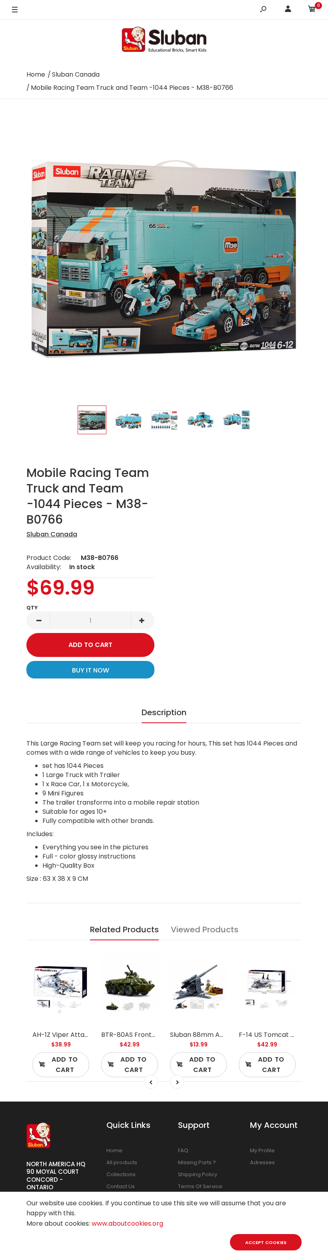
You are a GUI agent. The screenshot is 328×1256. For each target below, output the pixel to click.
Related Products (124, 929)
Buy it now (90, 670)
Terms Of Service (200, 1186)
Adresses (262, 1162)
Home (114, 1150)
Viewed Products (204, 929)
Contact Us (120, 1186)
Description (164, 712)
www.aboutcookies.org (127, 1223)
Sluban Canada (51, 534)
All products (121, 1162)
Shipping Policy (197, 1174)
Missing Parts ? (197, 1162)
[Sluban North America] (164, 41)
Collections (121, 1174)
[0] (312, 10)
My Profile (262, 1150)
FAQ (183, 1150)
